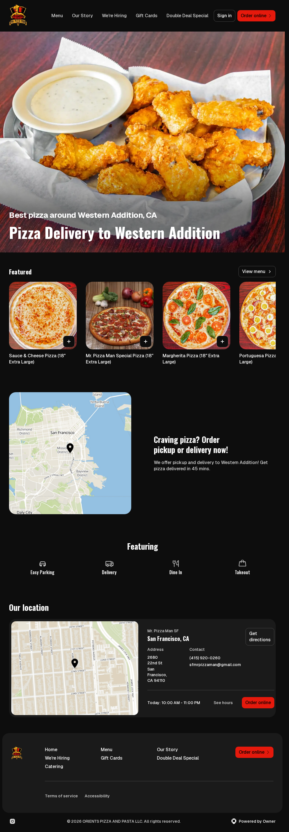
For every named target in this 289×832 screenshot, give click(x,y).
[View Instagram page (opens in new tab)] (12, 821)
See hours (223, 702)
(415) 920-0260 (204, 658)
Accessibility (97, 795)
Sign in (224, 16)
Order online (258, 702)
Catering (54, 766)
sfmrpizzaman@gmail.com (215, 664)
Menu (57, 16)
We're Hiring (114, 16)
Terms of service (61, 795)
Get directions (260, 637)
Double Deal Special (187, 16)
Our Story (82, 16)
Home (51, 750)
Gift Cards (146, 16)
